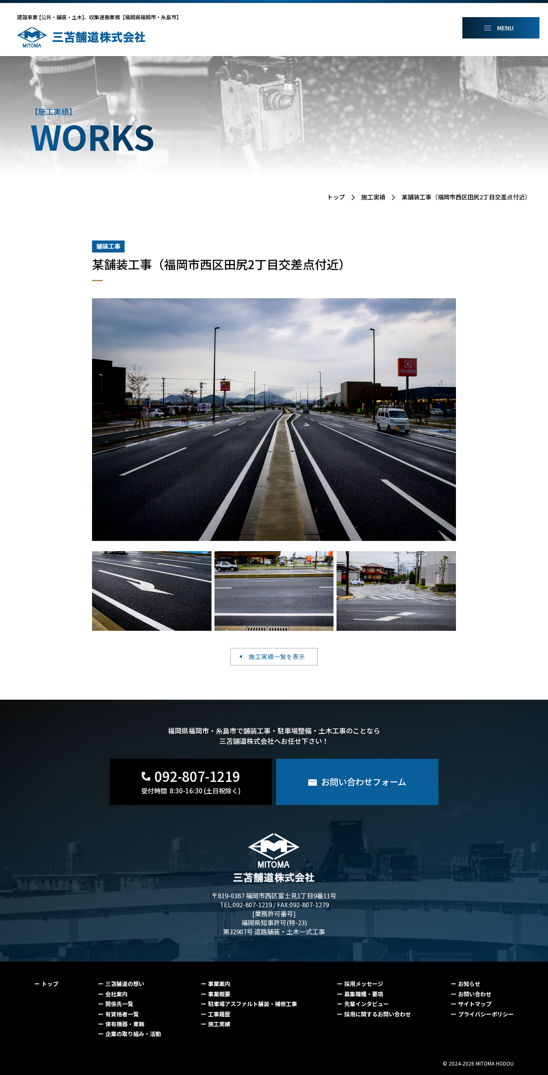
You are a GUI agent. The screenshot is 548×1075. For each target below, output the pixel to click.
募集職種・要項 (363, 994)
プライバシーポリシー (486, 1014)
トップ (336, 197)
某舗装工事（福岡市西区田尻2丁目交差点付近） (466, 197)
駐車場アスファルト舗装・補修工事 (252, 1004)
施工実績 (373, 197)
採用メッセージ (363, 984)
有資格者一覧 (122, 1014)
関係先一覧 (119, 1004)
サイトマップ (474, 1004)
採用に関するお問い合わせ (377, 1014)
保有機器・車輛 (124, 1024)
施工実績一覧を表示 (277, 656)
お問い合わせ (474, 994)
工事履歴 (219, 1014)
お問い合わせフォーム (363, 781)
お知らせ (469, 984)
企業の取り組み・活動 (133, 1034)
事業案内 (219, 984)
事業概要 (219, 994)
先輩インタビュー (366, 1004)
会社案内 (116, 994)
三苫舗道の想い (124, 984)
